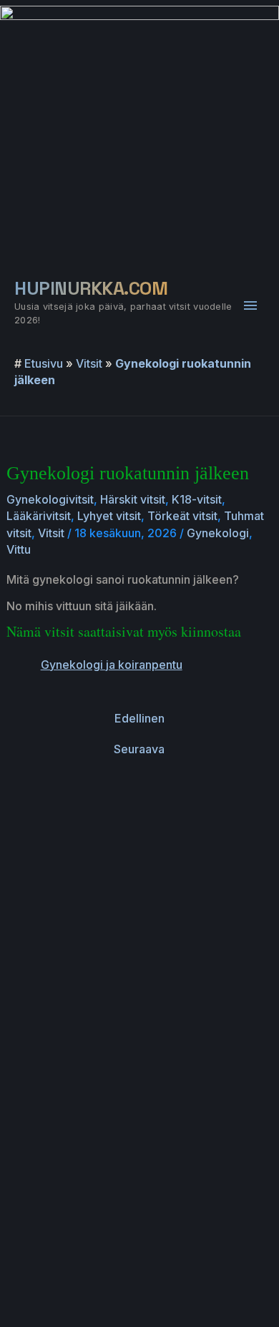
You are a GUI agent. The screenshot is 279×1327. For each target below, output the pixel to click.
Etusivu (43, 363)
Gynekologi (218, 533)
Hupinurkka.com (90, 288)
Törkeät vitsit (182, 516)
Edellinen (139, 718)
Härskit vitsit (132, 499)
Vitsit (89, 363)
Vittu (18, 549)
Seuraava (139, 749)
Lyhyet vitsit (109, 516)
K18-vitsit (197, 499)
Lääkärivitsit (38, 516)
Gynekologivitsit (50, 499)
